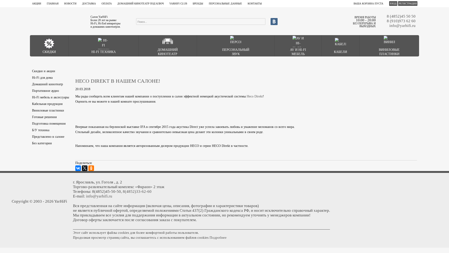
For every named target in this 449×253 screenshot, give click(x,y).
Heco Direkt (255, 96)
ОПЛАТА (106, 3)
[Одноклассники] (91, 168)
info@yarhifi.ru (402, 25)
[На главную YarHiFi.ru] (58, 21)
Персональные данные (225, 3)
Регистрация (408, 3)
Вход (393, 3)
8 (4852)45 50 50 (401, 16)
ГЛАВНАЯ (52, 3)
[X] (84, 168)
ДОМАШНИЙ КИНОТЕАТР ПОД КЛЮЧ (140, 3)
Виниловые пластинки (48, 110)
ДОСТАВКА (89, 3)
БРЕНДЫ (198, 3)
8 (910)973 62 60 (401, 21)
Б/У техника (40, 130)
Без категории (42, 143)
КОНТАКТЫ (255, 3)
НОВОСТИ (70, 3)
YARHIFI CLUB (178, 3)
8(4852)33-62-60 (137, 191)
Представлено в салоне (48, 136)
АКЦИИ (36, 3)
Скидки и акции (43, 71)
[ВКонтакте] (78, 168)
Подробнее (218, 237)
